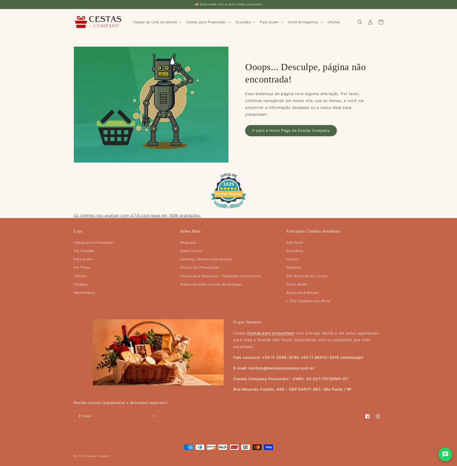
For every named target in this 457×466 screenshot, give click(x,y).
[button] (157, 22)
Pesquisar (188, 242)
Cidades (81, 284)
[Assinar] (154, 416)
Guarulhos (294, 251)
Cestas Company (98, 456)
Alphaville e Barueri (302, 293)
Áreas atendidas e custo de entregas (211, 284)
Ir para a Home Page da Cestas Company (291, 130)
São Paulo (294, 242)
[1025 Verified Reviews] (228, 209)
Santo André (296, 284)
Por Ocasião (84, 251)
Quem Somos (191, 251)
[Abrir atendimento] (445, 454)
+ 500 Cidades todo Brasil (308, 301)
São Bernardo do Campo (307, 276)
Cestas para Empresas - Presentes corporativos (220, 276)
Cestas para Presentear (94, 242)
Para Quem (83, 259)
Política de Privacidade (199, 267)
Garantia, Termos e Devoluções (206, 259)
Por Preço (82, 267)
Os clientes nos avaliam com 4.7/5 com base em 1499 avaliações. (137, 215)
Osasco (292, 259)
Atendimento (84, 293)
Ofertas (80, 276)
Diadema (293, 267)
